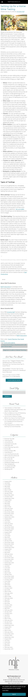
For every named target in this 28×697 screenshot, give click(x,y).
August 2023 (7, 532)
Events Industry (8, 450)
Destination (7, 445)
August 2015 (7, 606)
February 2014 (8, 620)
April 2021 (7, 571)
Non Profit (7, 459)
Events (6, 449)
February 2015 (8, 610)
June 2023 (7, 535)
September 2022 (9, 547)
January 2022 (8, 556)
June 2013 (7, 628)
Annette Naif (20, 11)
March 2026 (7, 490)
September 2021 (9, 562)
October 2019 (8, 588)
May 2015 (7, 608)
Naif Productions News (10, 455)
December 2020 (9, 576)
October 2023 (8, 530)
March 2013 (7, 630)
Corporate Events (9, 444)
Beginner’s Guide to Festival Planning (14, 350)
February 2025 (8, 508)
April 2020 (7, 584)
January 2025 (8, 510)
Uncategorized (8, 466)
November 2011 (8, 649)
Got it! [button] (14, 694)
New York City (8, 457)
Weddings (7, 469)
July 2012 (6, 640)
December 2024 (9, 512)
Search (7, 396)
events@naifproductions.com (16, 680)
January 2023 (8, 540)
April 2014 (7, 617)
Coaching (7, 440)
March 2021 (7, 573)
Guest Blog (7, 452)
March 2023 (7, 539)
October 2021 (8, 561)
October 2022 (8, 546)
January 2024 (8, 525)
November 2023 (9, 529)
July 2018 (7, 595)
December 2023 (9, 527)
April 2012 (7, 645)
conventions (7, 442)
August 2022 (7, 549)
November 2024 (9, 513)
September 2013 (9, 625)
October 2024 (8, 515)
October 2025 (8, 496)
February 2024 (8, 523)
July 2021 (6, 566)
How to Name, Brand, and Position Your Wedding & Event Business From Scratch (14, 421)
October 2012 (8, 635)
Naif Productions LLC (14, 1)
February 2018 (8, 598)
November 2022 (9, 544)
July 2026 (7, 483)
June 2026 (7, 485)
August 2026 (7, 481)
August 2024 (8, 518)
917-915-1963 (16, 678)
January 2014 (8, 622)
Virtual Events (8, 467)
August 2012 (7, 639)
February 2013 (8, 632)
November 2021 (9, 559)
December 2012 (9, 634)
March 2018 (7, 596)
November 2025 (9, 495)
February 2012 (8, 647)
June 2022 (7, 551)
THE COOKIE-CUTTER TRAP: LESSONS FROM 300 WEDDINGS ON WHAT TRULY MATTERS (15, 409)
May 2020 (7, 583)
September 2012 (9, 637)
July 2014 (7, 615)
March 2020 (7, 586)
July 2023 (7, 534)
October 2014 (8, 613)
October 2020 (8, 579)
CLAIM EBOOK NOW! (14, 380)
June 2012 (7, 642)
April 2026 (7, 488)
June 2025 (7, 501)
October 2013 (8, 623)
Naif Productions (6, 287)
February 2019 (8, 593)
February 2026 (8, 491)
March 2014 (7, 618)
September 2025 (9, 498)
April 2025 (7, 505)
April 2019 (7, 590)
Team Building (8, 464)
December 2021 (9, 557)
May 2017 (7, 600)
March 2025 (7, 507)
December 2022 (9, 542)
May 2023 (7, 537)
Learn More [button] (5, 690)
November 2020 (9, 578)
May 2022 (7, 552)
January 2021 (8, 574)
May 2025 (7, 503)
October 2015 (8, 605)
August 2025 (7, 500)
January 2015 (8, 611)
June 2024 (7, 522)
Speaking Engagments (10, 462)
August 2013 (7, 627)
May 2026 (7, 486)
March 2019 (7, 591)
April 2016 (7, 603)
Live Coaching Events (10, 454)
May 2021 (7, 569)
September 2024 (9, 517)
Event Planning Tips (14, 339)
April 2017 (7, 601)
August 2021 (7, 564)
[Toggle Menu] (2, 2)
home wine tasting (9, 342)
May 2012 (7, 644)
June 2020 (7, 581)
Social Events (8, 460)
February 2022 (8, 554)
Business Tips (8, 438)
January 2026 (8, 493)
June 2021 (7, 567)
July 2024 (7, 520)
